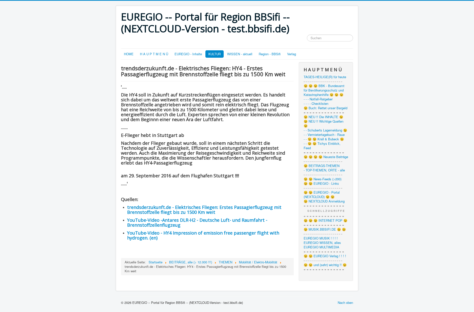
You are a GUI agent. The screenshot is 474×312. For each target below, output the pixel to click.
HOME (129, 54)
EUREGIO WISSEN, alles (322, 242)
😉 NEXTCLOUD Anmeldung (324, 201)
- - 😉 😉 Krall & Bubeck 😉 (324, 139)
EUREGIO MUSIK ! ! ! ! (321, 238)
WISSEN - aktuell (239, 54)
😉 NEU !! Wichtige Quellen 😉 (323, 123)
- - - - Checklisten (316, 103)
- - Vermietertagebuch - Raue (324, 134)
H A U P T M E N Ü (154, 54)
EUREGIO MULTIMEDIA (321, 247)
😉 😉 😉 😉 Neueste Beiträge (326, 157)
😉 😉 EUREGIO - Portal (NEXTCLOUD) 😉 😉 (322, 194)
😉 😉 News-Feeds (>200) (322, 179)
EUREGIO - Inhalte (188, 54)
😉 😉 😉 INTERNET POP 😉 (325, 220)
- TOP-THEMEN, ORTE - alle (324, 170)
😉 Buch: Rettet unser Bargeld (325, 108)
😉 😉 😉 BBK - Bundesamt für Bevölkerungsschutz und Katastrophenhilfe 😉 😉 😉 (324, 90)
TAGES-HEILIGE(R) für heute (325, 77)
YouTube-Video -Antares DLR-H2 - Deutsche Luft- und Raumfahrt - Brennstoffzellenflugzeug (197, 222)
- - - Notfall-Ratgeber (318, 99)
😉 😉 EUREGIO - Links (321, 183)
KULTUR (214, 54)
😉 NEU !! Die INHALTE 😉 (323, 117)
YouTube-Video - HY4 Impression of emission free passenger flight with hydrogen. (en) (203, 235)
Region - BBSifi (270, 54)
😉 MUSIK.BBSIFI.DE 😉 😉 (325, 229)
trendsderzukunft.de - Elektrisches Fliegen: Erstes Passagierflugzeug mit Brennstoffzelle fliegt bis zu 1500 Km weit (204, 209)
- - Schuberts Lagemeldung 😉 (325, 130)
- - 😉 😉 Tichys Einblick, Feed (322, 145)
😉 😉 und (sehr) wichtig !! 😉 (325, 265)
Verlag (291, 54)
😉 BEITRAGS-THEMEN (321, 166)
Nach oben (345, 302)
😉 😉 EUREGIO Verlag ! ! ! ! (325, 256)
